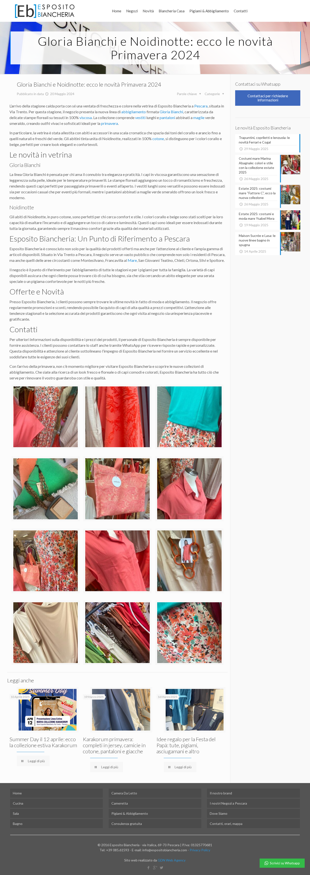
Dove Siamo (218, 813)
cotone (158, 138)
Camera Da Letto (124, 793)
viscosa (85, 117)
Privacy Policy (200, 850)
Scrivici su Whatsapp (285, 863)
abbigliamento (133, 111)
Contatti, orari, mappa (226, 824)
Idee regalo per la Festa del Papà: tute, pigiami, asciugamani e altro (186, 745)
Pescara (201, 106)
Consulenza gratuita (126, 824)
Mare (132, 260)
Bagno (18, 824)
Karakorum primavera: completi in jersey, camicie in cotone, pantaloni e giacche (114, 745)
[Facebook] (148, 867)
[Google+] (154, 867)
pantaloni (167, 117)
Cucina (18, 803)
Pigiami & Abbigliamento (129, 813)
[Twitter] (161, 867)
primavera (109, 123)
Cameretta (119, 803)
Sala (16, 813)
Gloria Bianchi (171, 111)
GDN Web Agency (172, 860)
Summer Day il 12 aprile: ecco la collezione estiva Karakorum (43, 742)
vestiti (140, 117)
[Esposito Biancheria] (44, 11)
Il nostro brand (221, 793)
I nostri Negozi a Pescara (228, 803)
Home (17, 793)
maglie (198, 117)
